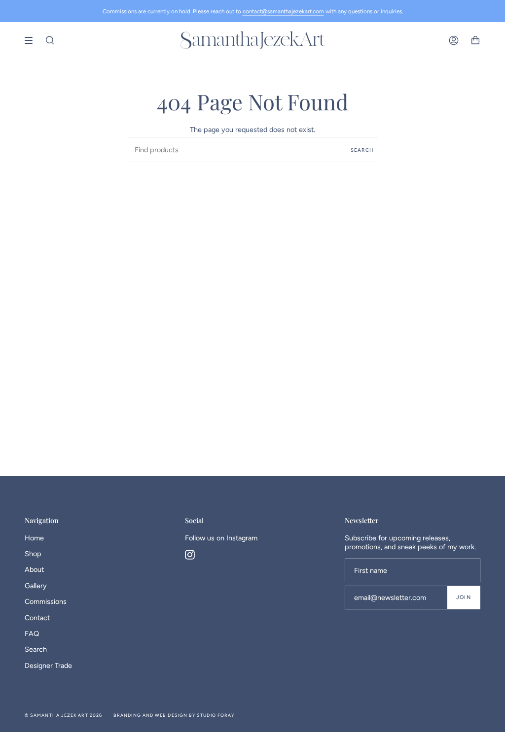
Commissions (46, 601)
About (34, 569)
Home (34, 537)
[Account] (454, 40)
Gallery (36, 585)
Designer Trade (48, 665)
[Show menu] (32, 40)
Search (362, 150)
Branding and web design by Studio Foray (173, 715)
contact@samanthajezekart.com (283, 11)
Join (463, 597)
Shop (33, 553)
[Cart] (475, 40)
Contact (37, 617)
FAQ (32, 633)
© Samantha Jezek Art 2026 (63, 715)
